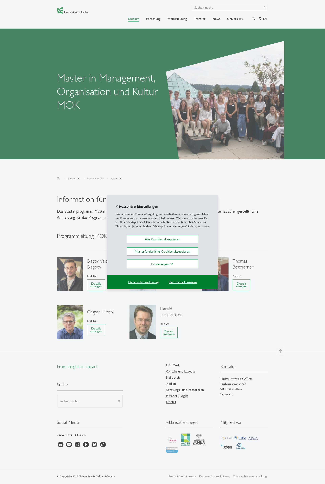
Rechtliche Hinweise (183, 282)
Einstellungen (160, 264)
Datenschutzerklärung (143, 282)
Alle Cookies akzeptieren (162, 239)
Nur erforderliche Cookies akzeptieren (162, 251)
